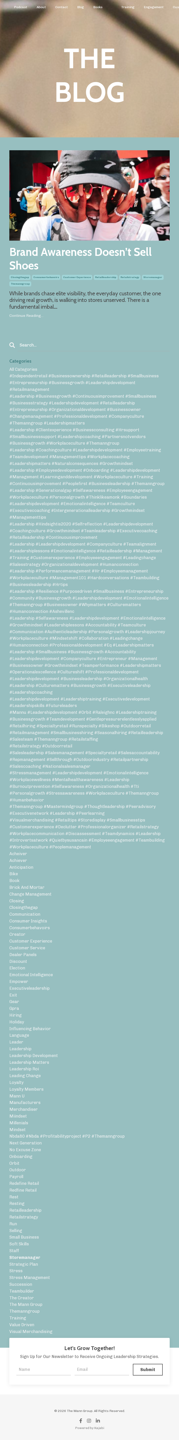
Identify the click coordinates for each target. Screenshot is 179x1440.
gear (14, 1001)
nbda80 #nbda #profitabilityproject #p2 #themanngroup (67, 1136)
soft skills (19, 1244)
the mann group (25, 1304)
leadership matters (29, 1062)
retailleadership (105, 277)
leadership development (33, 1055)
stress (16, 1270)
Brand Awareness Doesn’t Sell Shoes (80, 258)
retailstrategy (129, 277)
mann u (17, 1096)
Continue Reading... (26, 315)
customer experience (77, 277)
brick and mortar (27, 887)
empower (18, 981)
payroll (16, 1176)
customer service (27, 947)
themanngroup (20, 283)
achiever (18, 860)
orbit (14, 1163)
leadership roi (24, 1069)
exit (13, 995)
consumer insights (28, 921)
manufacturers (25, 1102)
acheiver (18, 853)
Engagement (154, 7)
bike (13, 873)
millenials (18, 1123)
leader (16, 1042)
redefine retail (24, 1183)
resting (16, 1203)
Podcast (20, 7)
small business (24, 1237)
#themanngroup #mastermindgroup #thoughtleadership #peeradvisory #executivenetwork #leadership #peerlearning (82, 810)
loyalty (16, 1082)
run (13, 1223)
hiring (15, 1015)
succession (20, 1284)
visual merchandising (30, 1331)
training (17, 1318)
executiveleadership (29, 988)
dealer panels (23, 954)
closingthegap (20, 277)
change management (30, 894)
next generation (25, 1143)
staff (14, 1250)
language (19, 1035)
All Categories (23, 369)
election (17, 968)
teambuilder (21, 1291)
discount (18, 961)
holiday (16, 1022)
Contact (61, 7)
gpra (14, 1008)
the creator (21, 1298)
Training (127, 7)
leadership (20, 1048)
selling (15, 1230)
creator (17, 934)
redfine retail (23, 1190)
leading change (25, 1075)
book (14, 880)
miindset (18, 1116)
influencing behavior (30, 1028)
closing (16, 901)
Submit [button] (147, 1369)
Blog (80, 7)
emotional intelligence (31, 974)
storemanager (152, 277)
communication (24, 914)
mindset (17, 1129)
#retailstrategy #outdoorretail (40, 746)
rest (13, 1197)
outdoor (17, 1169)
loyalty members (26, 1089)
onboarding (20, 1156)
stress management (29, 1277)
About (41, 7)
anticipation (21, 867)
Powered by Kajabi (89, 1428)
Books (98, 7)
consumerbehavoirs (46, 277)
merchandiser (23, 1109)
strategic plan (23, 1264)
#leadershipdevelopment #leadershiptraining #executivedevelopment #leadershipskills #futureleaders (79, 702)
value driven (21, 1324)
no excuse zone (25, 1149)
